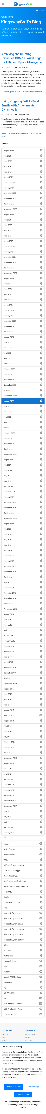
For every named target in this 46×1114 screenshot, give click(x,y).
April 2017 (23, 657)
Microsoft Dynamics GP (23, 934)
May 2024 (23, 294)
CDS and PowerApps (23, 870)
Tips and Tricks (23, 1014)
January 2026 (23, 188)
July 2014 (23, 726)
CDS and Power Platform (23, 865)
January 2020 (23, 561)
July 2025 (23, 220)
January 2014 (23, 747)
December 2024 (23, 257)
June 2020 (23, 534)
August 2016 (23, 689)
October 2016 (23, 678)
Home (38, 10)
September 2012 (23, 806)
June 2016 (23, 694)
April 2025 (23, 236)
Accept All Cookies (13, 1087)
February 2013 (23, 785)
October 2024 (23, 268)
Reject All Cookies (23, 1094)
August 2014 (23, 721)
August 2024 (23, 278)
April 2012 (23, 822)
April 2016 (23, 705)
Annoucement (23, 854)
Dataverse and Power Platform (23, 886)
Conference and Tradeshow (23, 881)
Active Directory (23, 849)
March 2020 (23, 550)
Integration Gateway (23, 902)
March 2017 (23, 662)
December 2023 (23, 321)
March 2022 (23, 427)
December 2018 (23, 593)
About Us (4, 1034)
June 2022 (23, 411)
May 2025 (23, 230)
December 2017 (23, 651)
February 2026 (23, 182)
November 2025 (23, 198)
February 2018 (23, 641)
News (3, 1037)
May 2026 (23, 166)
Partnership (23, 956)
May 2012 (23, 817)
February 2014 (23, 742)
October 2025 (23, 204)
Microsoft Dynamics (23, 913)
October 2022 (23, 390)
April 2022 (23, 422)
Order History (29, 1040)
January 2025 (23, 252)
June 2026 (23, 161)
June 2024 (23, 289)
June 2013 (23, 769)
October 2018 (23, 603)
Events (3, 1040)
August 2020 (23, 523)
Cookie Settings (33, 1087)
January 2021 (23, 497)
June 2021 (23, 470)
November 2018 (23, 598)
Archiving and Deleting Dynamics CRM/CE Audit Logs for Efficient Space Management (23, 58)
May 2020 (23, 539)
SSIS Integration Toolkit (33, 92)
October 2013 (23, 753)
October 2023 (23, 332)
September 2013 (23, 758)
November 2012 (23, 801)
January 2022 (23, 438)
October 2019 (23, 577)
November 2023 (23, 326)
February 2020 (23, 555)
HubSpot (23, 897)
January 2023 (23, 374)
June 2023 (23, 348)
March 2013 (23, 779)
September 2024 (23, 273)
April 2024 (23, 300)
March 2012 (23, 827)
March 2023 (23, 364)
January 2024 (23, 316)
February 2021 (23, 491)
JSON (4, 133)
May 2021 (23, 475)
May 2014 (23, 737)
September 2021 (23, 454)
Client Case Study (23, 876)
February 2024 (23, 310)
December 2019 (23, 566)
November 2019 (23, 571)
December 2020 (23, 502)
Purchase (28, 1037)
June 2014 (23, 731)
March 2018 (23, 635)
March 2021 (23, 486)
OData (23, 945)
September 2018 (23, 609)
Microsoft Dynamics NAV (23, 940)
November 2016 (23, 673)
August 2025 (23, 214)
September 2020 (23, 518)
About (23, 844)
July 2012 (23, 811)
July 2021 (23, 465)
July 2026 (23, 156)
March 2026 (23, 177)
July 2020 (23, 529)
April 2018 (23, 630)
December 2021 (23, 443)
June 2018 (23, 625)
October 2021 (23, 449)
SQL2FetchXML (23, 993)
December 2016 (23, 667)
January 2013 (23, 790)
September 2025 (23, 209)
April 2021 (23, 481)
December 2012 (23, 795)
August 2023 (23, 337)
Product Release (23, 961)
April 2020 (23, 545)
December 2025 (23, 193)
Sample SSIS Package (23, 977)
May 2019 (23, 582)
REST (23, 966)
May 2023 (23, 353)
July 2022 (23, 406)
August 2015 (23, 710)
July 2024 (23, 284)
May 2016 (23, 699)
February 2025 (23, 246)
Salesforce (23, 972)
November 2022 (23, 385)
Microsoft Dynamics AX (23, 924)
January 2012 (23, 833)
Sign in (27, 1034)
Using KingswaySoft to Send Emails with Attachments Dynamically (20, 105)
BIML (23, 860)
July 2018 (23, 619)
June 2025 (23, 225)
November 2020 (23, 507)
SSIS (22, 92)
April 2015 (23, 715)
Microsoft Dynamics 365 (23, 918)
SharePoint (23, 982)
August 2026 (23, 150)
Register (33, 1034)
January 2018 (23, 646)
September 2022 (23, 396)
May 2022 (23, 417)
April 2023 (23, 358)
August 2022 (23, 401)
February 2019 (23, 587)
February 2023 (23, 369)
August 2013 (23, 763)
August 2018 (23, 614)
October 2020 (23, 513)
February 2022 (23, 433)
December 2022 (23, 380)
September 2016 (23, 683)
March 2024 (23, 305)
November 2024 (23, 262)
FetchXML (23, 892)
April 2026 (23, 172)
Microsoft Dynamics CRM (11, 92)
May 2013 (23, 774)
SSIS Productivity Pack (23, 1009)
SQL (23, 988)
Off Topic (23, 950)
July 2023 (23, 342)
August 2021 (23, 459)
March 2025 (23, 241)
